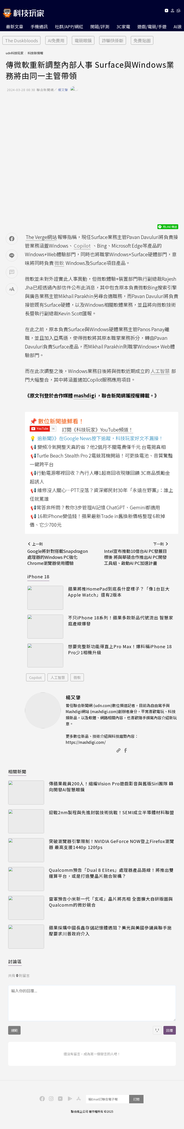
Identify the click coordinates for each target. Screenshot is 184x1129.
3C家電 (123, 26)
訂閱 (136, 1099)
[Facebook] (41, 1098)
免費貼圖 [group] (142, 40)
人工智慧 (58, 677)
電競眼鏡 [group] (83, 40)
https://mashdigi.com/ (86, 742)
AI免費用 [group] (56, 40)
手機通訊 (39, 26)
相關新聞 (17, 771)
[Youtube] (166, 11)
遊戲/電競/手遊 (152, 26)
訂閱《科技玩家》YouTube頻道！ (97, 429)
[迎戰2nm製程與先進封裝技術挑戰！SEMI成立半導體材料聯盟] (26, 821)
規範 (14, 1030)
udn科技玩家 (14, 53)
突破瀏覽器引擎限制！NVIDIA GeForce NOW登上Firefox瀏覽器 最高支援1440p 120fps (111, 844)
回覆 (169, 1030)
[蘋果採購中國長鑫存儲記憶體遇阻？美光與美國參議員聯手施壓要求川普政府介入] (26, 937)
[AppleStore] (78, 1098)
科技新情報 (35, 53)
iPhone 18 (38, 576)
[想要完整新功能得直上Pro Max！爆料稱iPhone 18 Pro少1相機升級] (45, 655)
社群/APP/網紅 (69, 26)
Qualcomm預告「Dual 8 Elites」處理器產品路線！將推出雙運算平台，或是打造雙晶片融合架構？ (111, 873)
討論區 (15, 961)
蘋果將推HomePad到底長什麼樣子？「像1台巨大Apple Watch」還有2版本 (119, 592)
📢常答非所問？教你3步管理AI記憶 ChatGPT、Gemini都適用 (95, 507)
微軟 (77, 677)
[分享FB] (12, 239)
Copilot (35, 677)
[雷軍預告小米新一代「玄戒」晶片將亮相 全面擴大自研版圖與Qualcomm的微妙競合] (26, 908)
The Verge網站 (41, 236)
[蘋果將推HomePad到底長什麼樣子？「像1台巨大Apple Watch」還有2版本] (45, 598)
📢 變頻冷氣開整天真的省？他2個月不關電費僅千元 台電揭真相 (98, 446)
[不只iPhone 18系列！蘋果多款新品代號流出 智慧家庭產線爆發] (45, 627)
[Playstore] (68, 1098)
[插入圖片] (157, 1030)
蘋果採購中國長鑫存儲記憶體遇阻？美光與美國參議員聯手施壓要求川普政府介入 (110, 931)
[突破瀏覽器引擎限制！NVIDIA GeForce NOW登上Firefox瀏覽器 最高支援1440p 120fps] (26, 850)
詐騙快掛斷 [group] (112, 40)
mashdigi (85, 395)
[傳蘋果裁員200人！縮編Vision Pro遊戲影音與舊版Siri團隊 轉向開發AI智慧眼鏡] (26, 793)
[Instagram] (50, 1098)
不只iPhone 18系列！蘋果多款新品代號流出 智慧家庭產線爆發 (120, 621)
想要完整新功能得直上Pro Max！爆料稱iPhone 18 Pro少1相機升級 (120, 649)
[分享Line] (12, 256)
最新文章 (14, 26)
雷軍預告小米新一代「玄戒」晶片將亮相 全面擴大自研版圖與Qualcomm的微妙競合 (111, 902)
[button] (173, 11)
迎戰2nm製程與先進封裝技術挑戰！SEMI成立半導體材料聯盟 (111, 812)
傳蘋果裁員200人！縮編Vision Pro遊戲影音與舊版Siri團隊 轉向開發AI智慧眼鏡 (111, 787)
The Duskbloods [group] (21, 40)
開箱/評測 (99, 26)
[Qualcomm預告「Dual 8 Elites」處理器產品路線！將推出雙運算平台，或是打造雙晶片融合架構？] (26, 879)
